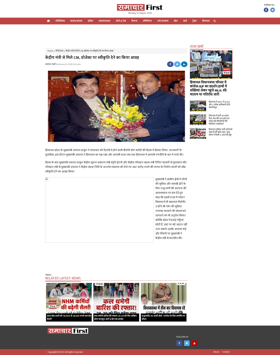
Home (50, 51)
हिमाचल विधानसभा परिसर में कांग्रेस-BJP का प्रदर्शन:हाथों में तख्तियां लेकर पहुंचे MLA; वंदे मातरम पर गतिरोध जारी (208, 88)
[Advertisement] (140, 35)
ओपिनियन (147, 21)
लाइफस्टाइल (104, 21)
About (216, 351)
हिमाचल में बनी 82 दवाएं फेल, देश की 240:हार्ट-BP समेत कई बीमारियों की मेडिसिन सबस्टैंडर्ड (219, 120)
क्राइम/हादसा (76, 21)
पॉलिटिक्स (60, 21)
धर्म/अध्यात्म (162, 21)
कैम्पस (134, 21)
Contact (226, 351)
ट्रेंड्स (194, 21)
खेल (176, 21)
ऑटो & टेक (121, 21)
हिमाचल (206, 21)
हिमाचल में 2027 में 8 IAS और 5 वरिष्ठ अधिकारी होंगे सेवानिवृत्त (219, 104)
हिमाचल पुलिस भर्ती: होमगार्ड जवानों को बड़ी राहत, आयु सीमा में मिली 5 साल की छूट (220, 132)
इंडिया (90, 21)
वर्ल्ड (185, 21)
